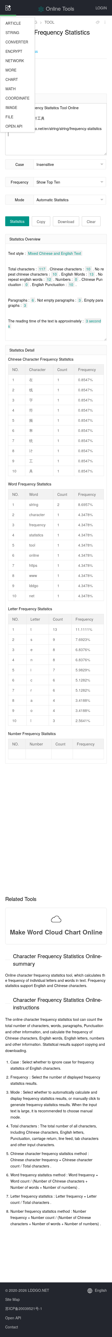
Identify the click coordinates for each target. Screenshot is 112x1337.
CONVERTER (16, 41)
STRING (12, 32)
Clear (91, 221)
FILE (9, 116)
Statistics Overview (24, 239)
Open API (13, 1317)
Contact (11, 1326)
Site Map (12, 1299)
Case (19, 164)
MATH (10, 88)
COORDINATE (17, 98)
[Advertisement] (56, 75)
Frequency (19, 182)
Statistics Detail (21, 350)
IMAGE (11, 107)
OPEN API (13, 126)
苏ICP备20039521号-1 (23, 1308)
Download (66, 221)
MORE (10, 70)
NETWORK (14, 60)
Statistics (17, 221)
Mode (19, 199)
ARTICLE (13, 23)
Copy (41, 221)
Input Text (17, 98)
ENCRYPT (13, 51)
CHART (11, 79)
